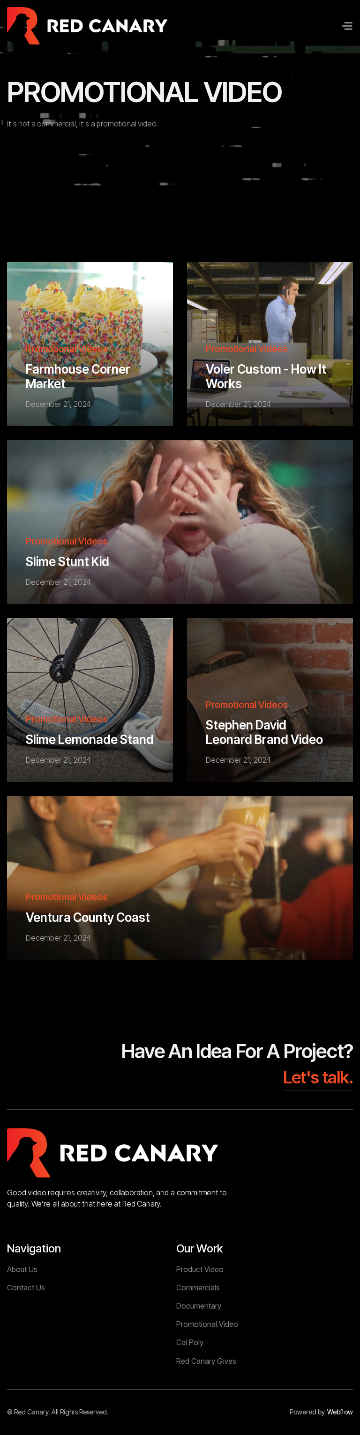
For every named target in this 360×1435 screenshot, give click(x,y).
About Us (22, 1269)
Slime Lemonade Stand (90, 739)
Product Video (200, 1269)
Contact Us (26, 1287)
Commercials (198, 1287)
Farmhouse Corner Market (78, 376)
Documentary (198, 1305)
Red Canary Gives (206, 1361)
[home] (87, 25)
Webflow (340, 1412)
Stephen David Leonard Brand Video (264, 732)
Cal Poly (189, 1342)
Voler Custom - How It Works (266, 376)
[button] (347, 25)
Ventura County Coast (88, 917)
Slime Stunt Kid (67, 561)
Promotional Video (207, 1324)
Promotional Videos (67, 348)
